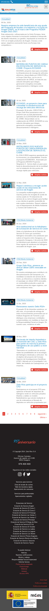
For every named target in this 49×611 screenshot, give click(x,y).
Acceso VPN (24, 573)
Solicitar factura (24, 562)
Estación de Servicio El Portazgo (24, 513)
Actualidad (6, 19)
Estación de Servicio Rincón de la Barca (24, 538)
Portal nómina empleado (24, 564)
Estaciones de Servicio (24, 503)
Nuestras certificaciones (24, 555)
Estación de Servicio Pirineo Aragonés (24, 536)
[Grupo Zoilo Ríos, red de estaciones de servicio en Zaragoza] (15, 10)
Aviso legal (43, 580)
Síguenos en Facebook (24, 474)
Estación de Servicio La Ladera (24, 529)
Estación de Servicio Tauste (24, 543)
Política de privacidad (40, 586)
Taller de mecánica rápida (23, 487)
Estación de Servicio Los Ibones (24, 534)
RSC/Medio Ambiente (25, 220)
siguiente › (42, 414)
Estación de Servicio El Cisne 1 (24, 508)
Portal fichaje (24, 566)
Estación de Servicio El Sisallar (24, 527)
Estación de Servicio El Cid (24, 524)
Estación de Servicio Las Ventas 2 (24, 517)
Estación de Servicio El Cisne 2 (24, 510)
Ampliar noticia (40, 49)
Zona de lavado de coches (24, 485)
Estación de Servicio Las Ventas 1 (24, 515)
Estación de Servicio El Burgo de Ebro (24, 522)
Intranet (24, 571)
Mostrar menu (46, 6)
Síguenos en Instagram (20, 474)
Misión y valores (24, 557)
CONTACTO (46, 1)
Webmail (24, 569)
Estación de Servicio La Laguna (24, 531)
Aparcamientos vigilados (23, 496)
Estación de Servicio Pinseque (24, 520)
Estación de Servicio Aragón (24, 506)
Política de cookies (41, 583)
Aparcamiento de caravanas (23, 489)
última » (43, 417)
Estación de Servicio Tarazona (24, 541)
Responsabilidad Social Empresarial (24, 559)
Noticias (24, 553)
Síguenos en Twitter (28, 474)
